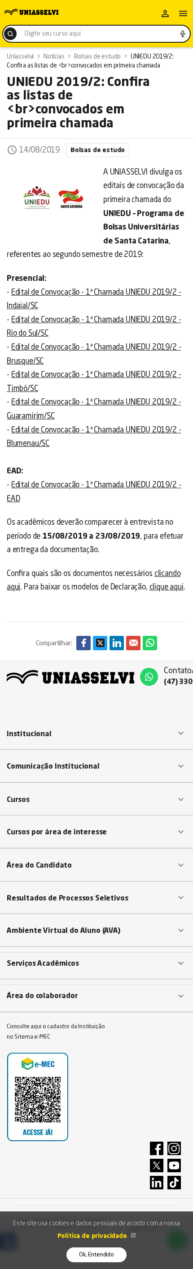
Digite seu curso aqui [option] (52, 34)
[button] (96, 734)
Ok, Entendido (96, 1255)
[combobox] (96, 34)
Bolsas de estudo (97, 150)
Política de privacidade (93, 1236)
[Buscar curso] (10, 33)
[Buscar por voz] (182, 33)
